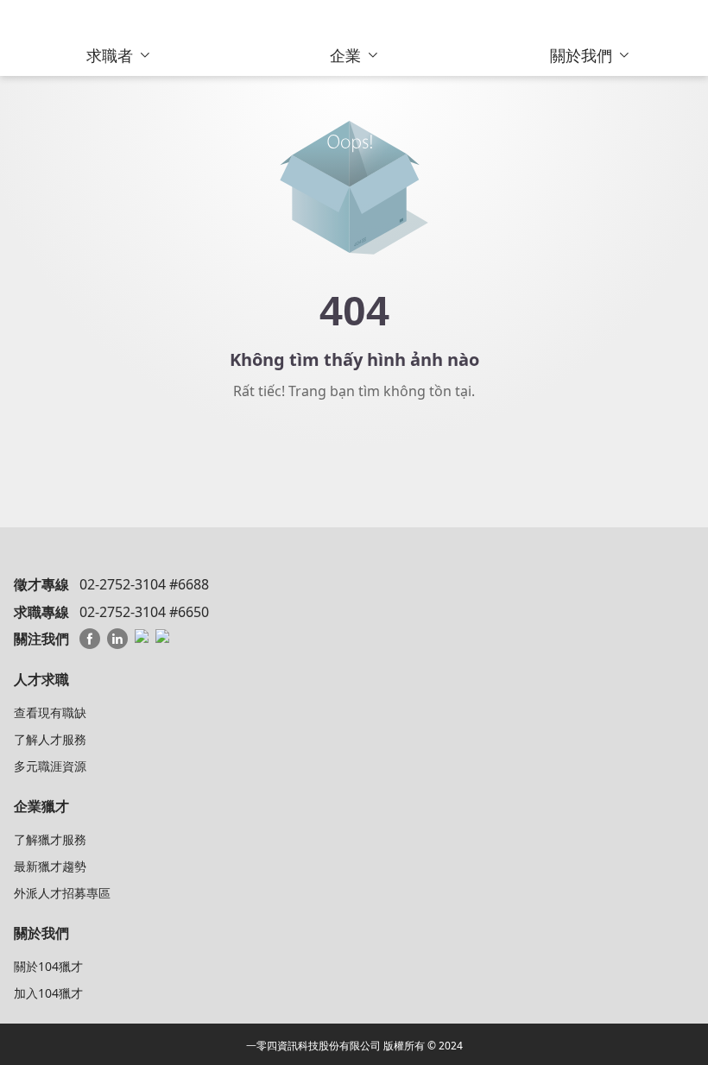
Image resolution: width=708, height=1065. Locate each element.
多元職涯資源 (50, 766)
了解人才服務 (50, 739)
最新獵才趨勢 (50, 866)
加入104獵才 (48, 993)
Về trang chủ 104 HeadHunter (354, 452)
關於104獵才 (48, 966)
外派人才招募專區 (62, 893)
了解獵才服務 (50, 839)
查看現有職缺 (50, 712)
